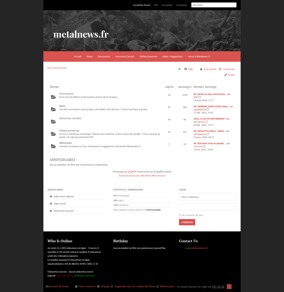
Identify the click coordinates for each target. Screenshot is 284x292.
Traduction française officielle (133, 175)
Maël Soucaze (159, 175)
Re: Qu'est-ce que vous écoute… (210, 94)
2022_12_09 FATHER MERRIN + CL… (212, 118)
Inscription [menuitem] (210, 69)
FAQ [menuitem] (190, 69)
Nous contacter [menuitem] (87, 286)
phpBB (131, 171)
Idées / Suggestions (173, 56)
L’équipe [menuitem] (105, 286)
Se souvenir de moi (192, 215)
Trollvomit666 (153, 209)
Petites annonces (148, 56)
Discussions (104, 56)
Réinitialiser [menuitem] (167, 286)
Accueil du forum (58, 67)
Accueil (77, 56)
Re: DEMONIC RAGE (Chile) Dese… (211, 106)
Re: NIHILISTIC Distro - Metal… (209, 131)
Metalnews (65, 143)
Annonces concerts (70, 118)
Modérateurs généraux (84, 275)
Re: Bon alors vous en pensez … (210, 143)
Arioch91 (198, 146)
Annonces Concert (124, 56)
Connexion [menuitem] (229, 69)
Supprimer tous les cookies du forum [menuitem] (135, 286)
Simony (201, 121)
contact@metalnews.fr (196, 248)
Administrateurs (65, 275)
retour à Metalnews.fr (199, 56)
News (89, 56)
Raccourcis (181, 69)
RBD (196, 97)
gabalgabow (200, 109)
